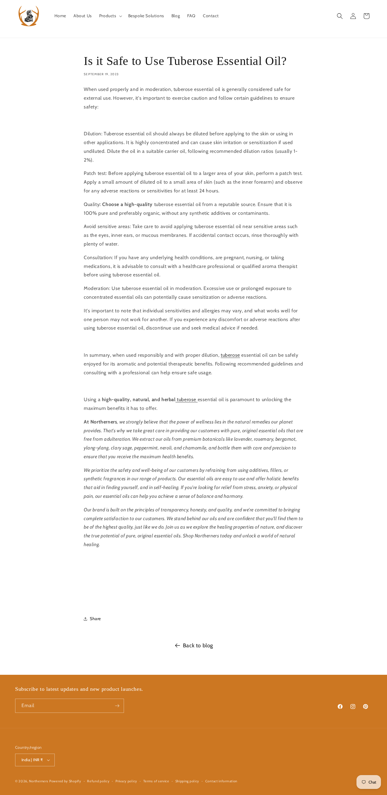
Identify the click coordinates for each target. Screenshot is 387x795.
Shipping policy (187, 781)
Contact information (221, 781)
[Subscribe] (117, 706)
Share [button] (95, 618)
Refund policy (98, 781)
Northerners (38, 781)
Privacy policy (126, 781)
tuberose (230, 355)
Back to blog (198, 645)
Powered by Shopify (65, 781)
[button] (110, 15)
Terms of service (156, 781)
